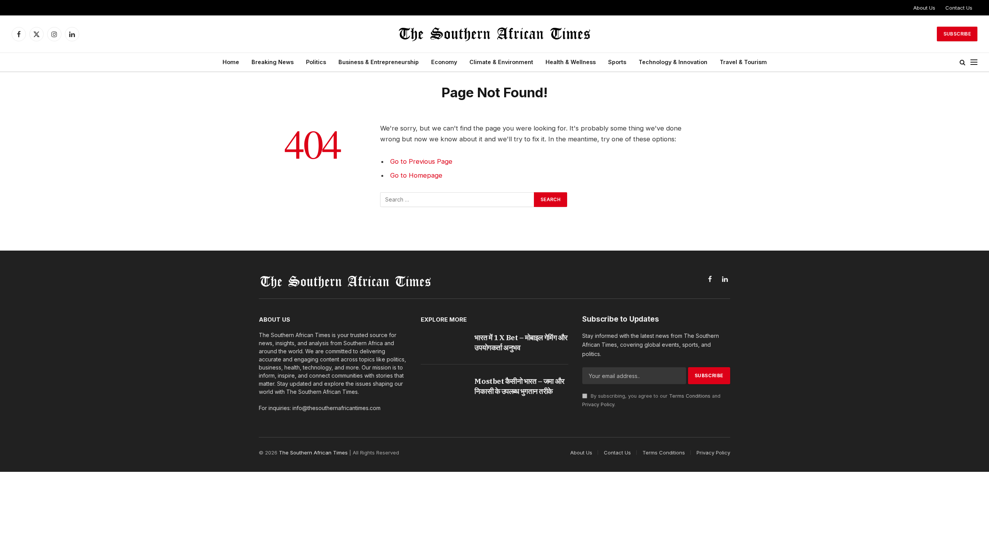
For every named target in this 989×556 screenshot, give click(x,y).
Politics (316, 62)
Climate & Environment (501, 62)
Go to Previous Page (421, 161)
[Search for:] (457, 199)
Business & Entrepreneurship (378, 62)
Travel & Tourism (743, 62)
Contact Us (958, 8)
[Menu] (973, 62)
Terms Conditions (689, 396)
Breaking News (272, 62)
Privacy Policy (598, 404)
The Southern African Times (313, 452)
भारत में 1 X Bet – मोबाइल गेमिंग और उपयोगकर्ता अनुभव (520, 342)
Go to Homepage (416, 175)
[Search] (962, 62)
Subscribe (957, 34)
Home (231, 62)
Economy (444, 62)
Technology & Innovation (673, 62)
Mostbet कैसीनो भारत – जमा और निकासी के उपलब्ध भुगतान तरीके (519, 386)
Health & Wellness (570, 62)
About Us (924, 8)
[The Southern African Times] (494, 34)
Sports (617, 62)
